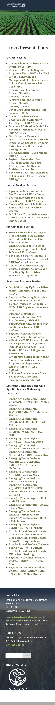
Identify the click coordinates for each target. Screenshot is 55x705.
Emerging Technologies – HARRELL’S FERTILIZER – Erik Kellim (27, 422)
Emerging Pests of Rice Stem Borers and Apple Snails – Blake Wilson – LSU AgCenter (28, 249)
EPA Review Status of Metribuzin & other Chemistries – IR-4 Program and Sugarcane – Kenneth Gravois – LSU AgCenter (29, 363)
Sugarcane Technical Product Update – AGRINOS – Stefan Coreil (27, 561)
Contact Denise (15, 644)
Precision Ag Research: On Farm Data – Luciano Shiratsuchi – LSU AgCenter (28, 146)
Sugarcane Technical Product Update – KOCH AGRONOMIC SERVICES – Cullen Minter (27, 571)
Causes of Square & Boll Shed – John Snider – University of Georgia (28, 207)
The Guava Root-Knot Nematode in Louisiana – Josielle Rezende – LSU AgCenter (29, 176)
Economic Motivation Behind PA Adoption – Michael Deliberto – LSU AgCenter (28, 129)
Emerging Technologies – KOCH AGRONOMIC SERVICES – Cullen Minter (29, 402)
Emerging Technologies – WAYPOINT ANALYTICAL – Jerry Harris (29, 412)
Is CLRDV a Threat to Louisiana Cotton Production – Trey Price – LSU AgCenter (29, 217)
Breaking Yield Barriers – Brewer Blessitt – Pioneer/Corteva (24, 93)
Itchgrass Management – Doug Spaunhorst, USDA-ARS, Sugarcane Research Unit (27, 376)
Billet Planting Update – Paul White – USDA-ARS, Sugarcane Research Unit (27, 350)
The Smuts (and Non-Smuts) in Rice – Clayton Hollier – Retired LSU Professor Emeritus (28, 259)
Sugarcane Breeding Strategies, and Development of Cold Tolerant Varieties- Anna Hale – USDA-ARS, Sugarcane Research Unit (28, 304)
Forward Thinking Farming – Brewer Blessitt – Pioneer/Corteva (26, 103)
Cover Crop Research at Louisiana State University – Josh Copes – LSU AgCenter (26, 120)
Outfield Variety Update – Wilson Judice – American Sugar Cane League (29, 290)
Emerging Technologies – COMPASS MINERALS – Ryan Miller (26, 432)
